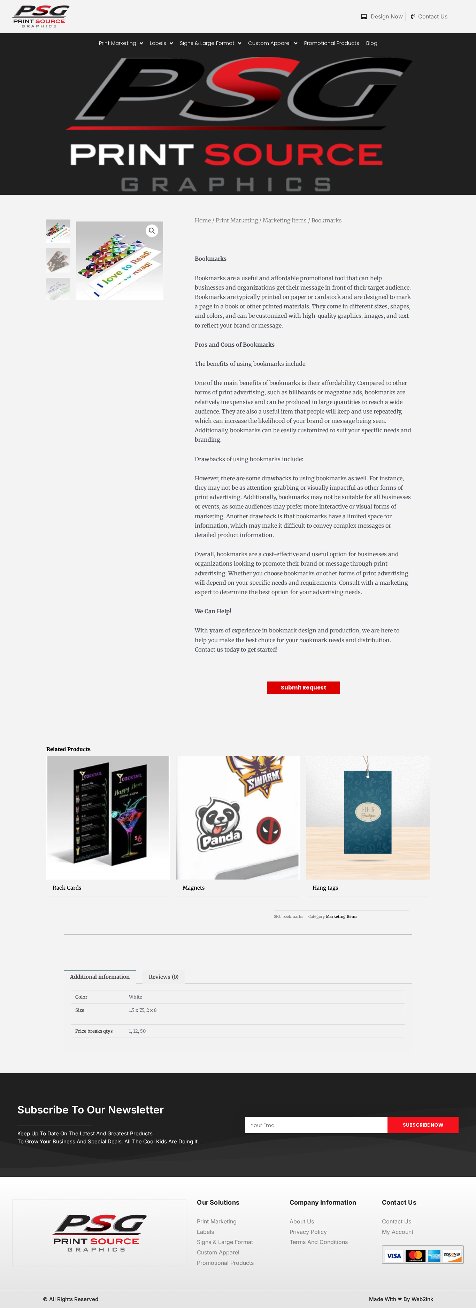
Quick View (108, 873)
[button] (152, 230)
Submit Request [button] (303, 687)
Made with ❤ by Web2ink (401, 1299)
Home (203, 220)
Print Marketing (237, 220)
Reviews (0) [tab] (164, 977)
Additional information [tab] (100, 977)
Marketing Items (285, 220)
